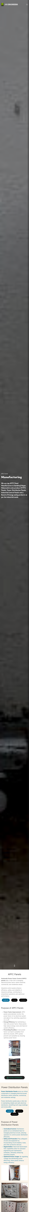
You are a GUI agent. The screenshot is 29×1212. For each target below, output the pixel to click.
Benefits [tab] (19, 1111)
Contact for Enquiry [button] (15, 1077)
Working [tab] (23, 1000)
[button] (27, 4)
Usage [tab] (14, 1000)
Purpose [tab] (5, 1000)
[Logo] (2, 4)
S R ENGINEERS (11, 4)
